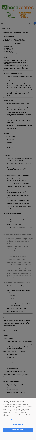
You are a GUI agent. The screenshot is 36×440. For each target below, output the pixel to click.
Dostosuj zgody (18, 424)
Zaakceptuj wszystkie (18, 429)
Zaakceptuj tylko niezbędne (18, 420)
